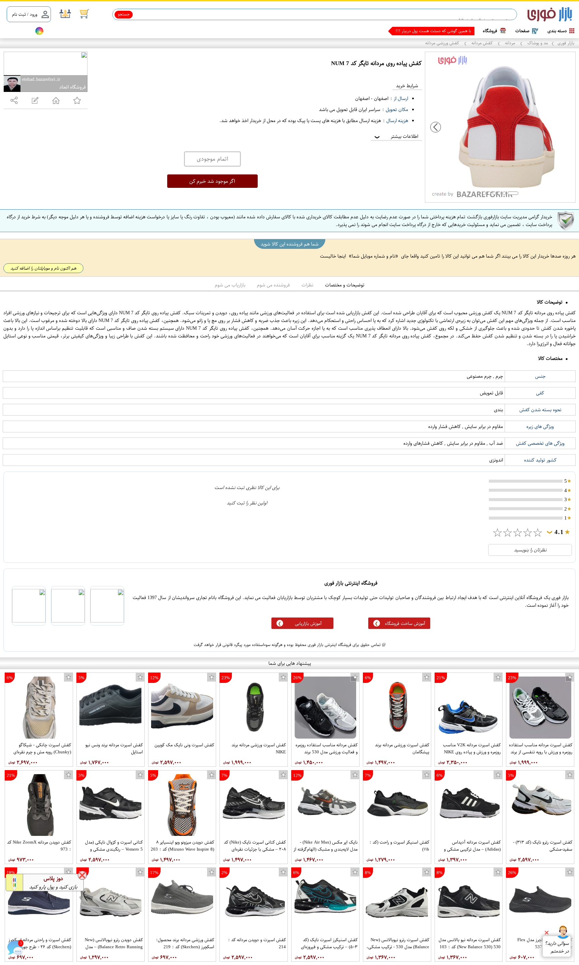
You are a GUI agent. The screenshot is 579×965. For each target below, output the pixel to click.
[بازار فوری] (549, 14)
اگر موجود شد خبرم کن (212, 181)
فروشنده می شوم (273, 285)
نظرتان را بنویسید (530, 550)
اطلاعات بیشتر (396, 136)
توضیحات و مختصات (345, 285)
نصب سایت (17, 31)
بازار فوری (566, 42)
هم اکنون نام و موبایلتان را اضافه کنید (43, 268)
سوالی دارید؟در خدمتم (556, 947)
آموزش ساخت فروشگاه (405, 623)
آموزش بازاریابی (308, 623)
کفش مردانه (482, 42)
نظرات (307, 285)
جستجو (124, 14)
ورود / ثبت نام (24, 14)
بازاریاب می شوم (230, 285)
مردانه (510, 42)
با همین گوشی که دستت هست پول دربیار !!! (433, 31)
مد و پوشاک (537, 42)
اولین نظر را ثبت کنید (247, 503)
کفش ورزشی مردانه (442, 42)
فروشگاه (490, 30)
